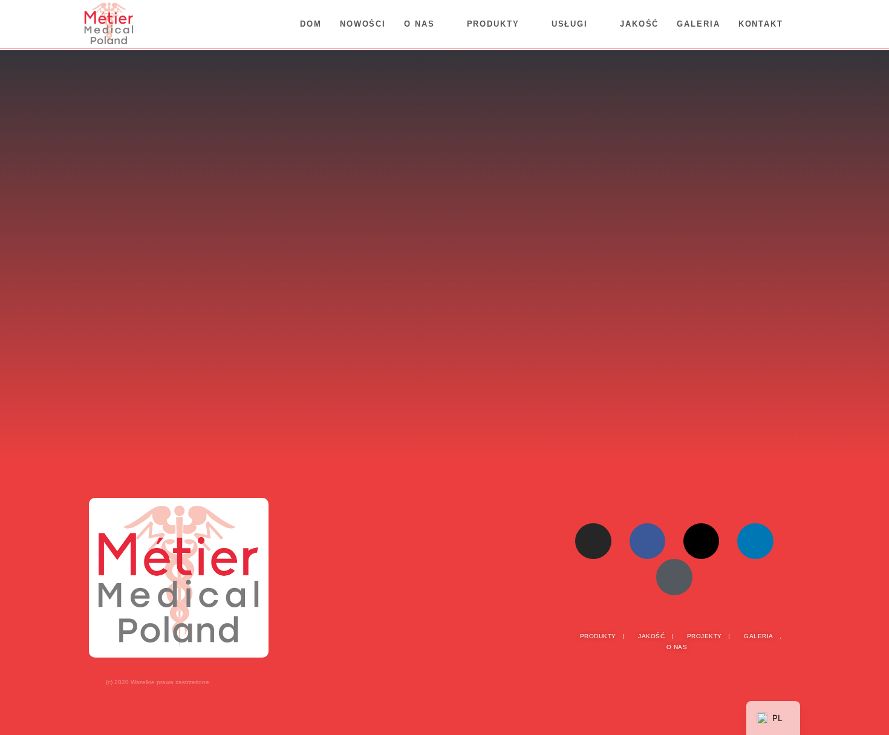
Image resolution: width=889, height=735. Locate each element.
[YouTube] (674, 577)
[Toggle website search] (804, 24)
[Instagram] (593, 541)
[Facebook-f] (647, 541)
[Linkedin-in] (755, 541)
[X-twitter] (701, 541)
